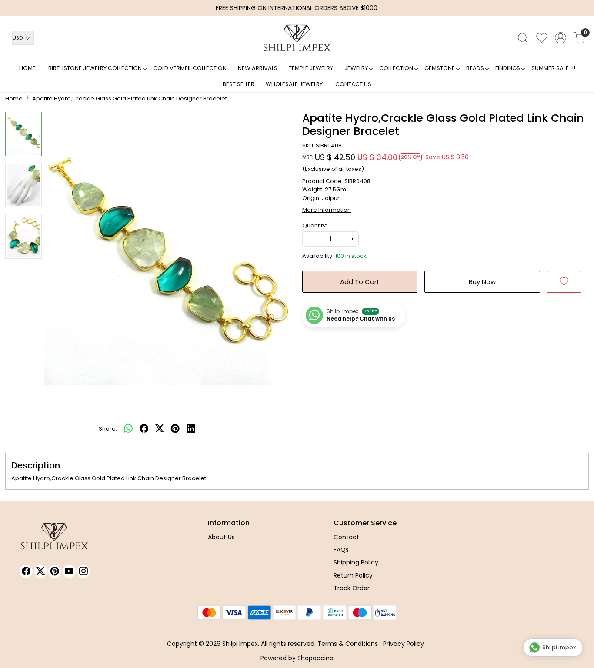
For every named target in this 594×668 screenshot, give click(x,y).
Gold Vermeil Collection (190, 68)
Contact (346, 537)
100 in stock (351, 256)
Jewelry (356, 68)
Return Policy (353, 575)
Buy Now (482, 281)
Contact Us (353, 84)
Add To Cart (360, 281)
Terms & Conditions (347, 643)
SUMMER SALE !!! (553, 68)
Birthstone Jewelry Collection (95, 68)
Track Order (352, 588)
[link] (522, 38)
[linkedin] (191, 429)
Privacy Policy (403, 643)
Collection (396, 68)
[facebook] (144, 429)
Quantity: (314, 225)
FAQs (341, 549)
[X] (40, 571)
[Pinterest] (54, 571)
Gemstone (439, 68)
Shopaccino (315, 658)
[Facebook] (26, 571)
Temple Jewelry (311, 68)
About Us (221, 537)
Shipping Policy (356, 562)
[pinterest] (175, 429)
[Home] (297, 37)
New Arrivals (257, 68)
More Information (326, 210)
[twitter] (159, 429)
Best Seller (238, 84)
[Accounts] (560, 37)
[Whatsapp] (128, 429)
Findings (507, 68)
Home (27, 68)
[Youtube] (69, 571)
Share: (108, 428)
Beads (475, 68)
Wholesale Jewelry (294, 84)
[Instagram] (83, 571)
